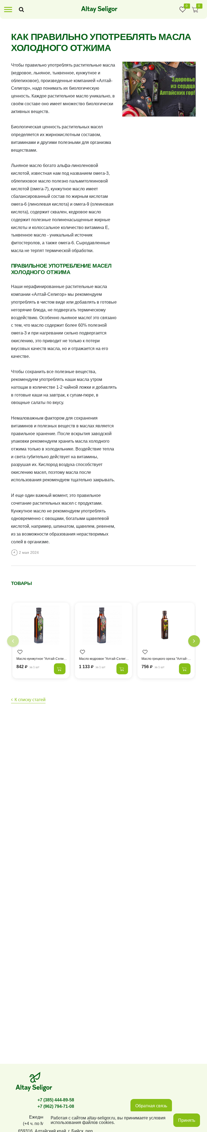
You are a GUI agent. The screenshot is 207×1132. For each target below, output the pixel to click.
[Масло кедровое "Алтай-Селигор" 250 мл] (103, 626)
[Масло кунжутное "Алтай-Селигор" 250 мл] (41, 626)
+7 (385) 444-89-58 (55, 1100)
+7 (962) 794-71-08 (55, 1106)
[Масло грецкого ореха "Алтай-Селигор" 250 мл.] (166, 626)
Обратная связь (151, 1106)
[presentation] (13, 641)
